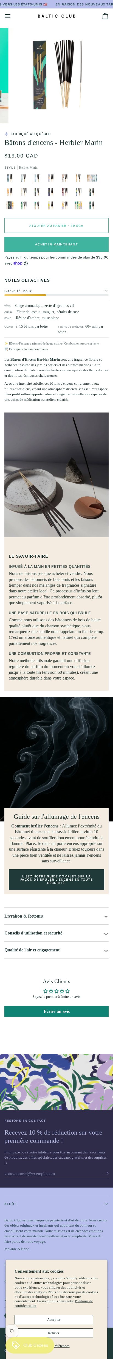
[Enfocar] (19, 113)
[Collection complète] (93, 179)
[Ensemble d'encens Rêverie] (80, 207)
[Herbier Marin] (39, 193)
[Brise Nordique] (25, 193)
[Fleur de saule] (66, 207)
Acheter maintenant (56, 244)
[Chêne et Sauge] (80, 193)
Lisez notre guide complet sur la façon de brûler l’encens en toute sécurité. (56, 879)
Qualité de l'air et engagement (32, 950)
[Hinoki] (25, 207)
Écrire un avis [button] (57, 1011)
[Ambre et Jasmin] (52, 207)
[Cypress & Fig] (92, 207)
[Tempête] (52, 193)
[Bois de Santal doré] (11, 193)
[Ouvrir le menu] (12, 16)
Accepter (53, 1320)
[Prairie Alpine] (66, 179)
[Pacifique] (39, 179)
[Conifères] (11, 179)
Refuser (53, 1333)
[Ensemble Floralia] (11, 207)
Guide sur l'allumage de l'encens (57, 816)
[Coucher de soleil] (80, 179)
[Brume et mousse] (25, 179)
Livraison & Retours (23, 916)
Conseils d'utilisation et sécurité (33, 933)
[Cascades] (52, 179)
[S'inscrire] (104, 1173)
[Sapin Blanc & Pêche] (93, 193)
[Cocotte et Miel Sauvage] (39, 207)
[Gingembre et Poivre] (66, 193)
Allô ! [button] (10, 1204)
